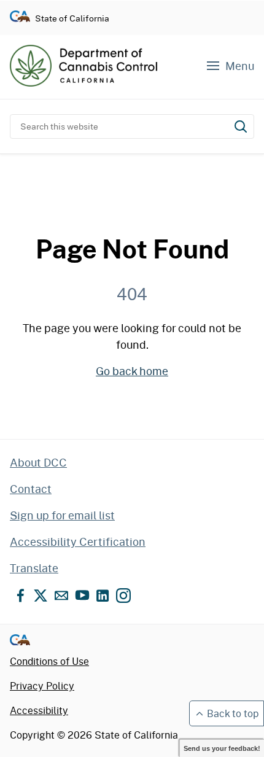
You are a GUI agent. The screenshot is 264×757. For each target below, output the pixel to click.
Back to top (232, 713)
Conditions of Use (49, 661)
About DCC (38, 462)
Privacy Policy (42, 685)
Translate (34, 568)
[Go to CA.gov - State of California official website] (20, 18)
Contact (31, 489)
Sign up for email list (62, 515)
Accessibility (39, 710)
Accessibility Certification (78, 541)
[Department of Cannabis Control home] (83, 66)
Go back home (132, 371)
